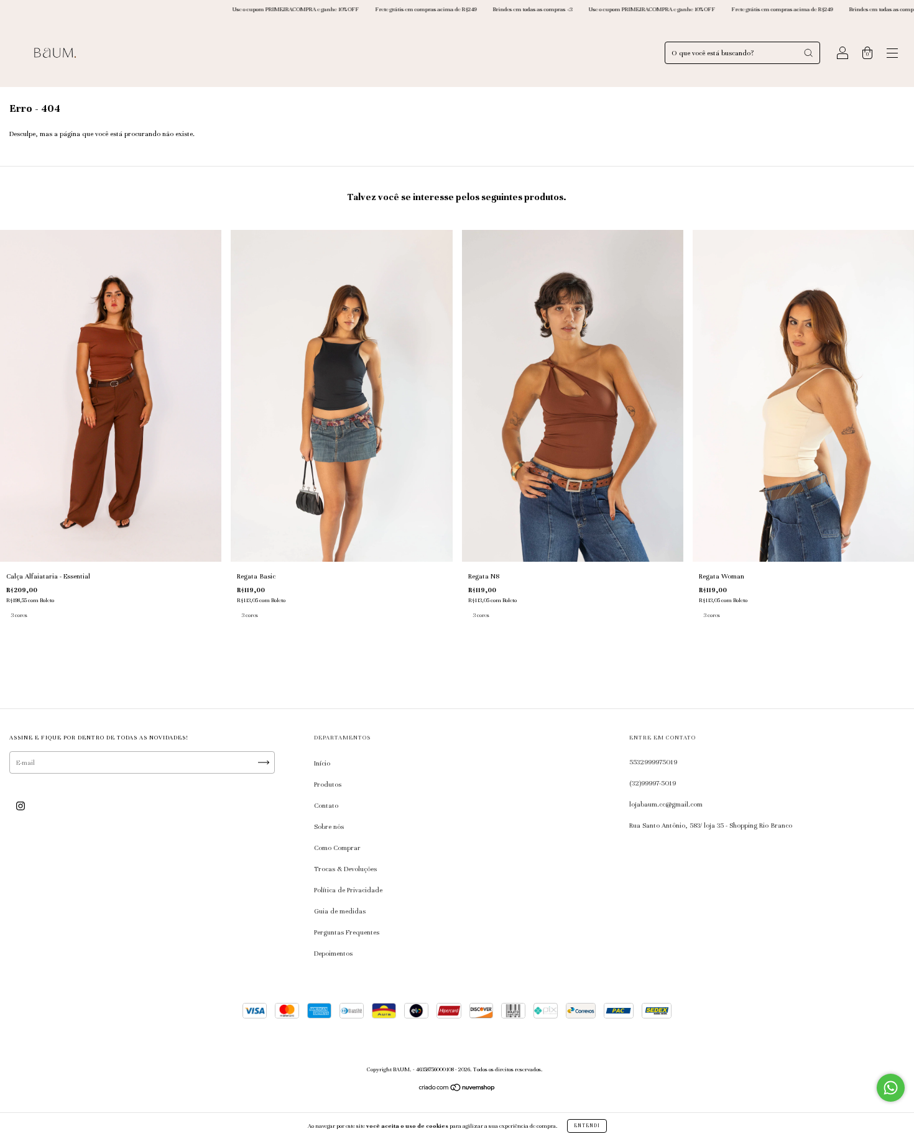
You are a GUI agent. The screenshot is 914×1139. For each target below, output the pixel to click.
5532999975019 (653, 761)
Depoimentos (333, 953)
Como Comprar (337, 847)
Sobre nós (329, 826)
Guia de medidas (340, 911)
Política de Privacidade (348, 889)
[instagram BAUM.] (20, 806)
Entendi (587, 1125)
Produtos (327, 784)
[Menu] (892, 54)
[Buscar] (808, 52)
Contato (326, 805)
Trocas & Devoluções (345, 868)
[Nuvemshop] (457, 1089)
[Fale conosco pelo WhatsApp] (891, 1088)
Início (322, 763)
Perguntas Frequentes (346, 932)
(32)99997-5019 (652, 783)
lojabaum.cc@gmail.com (666, 804)
